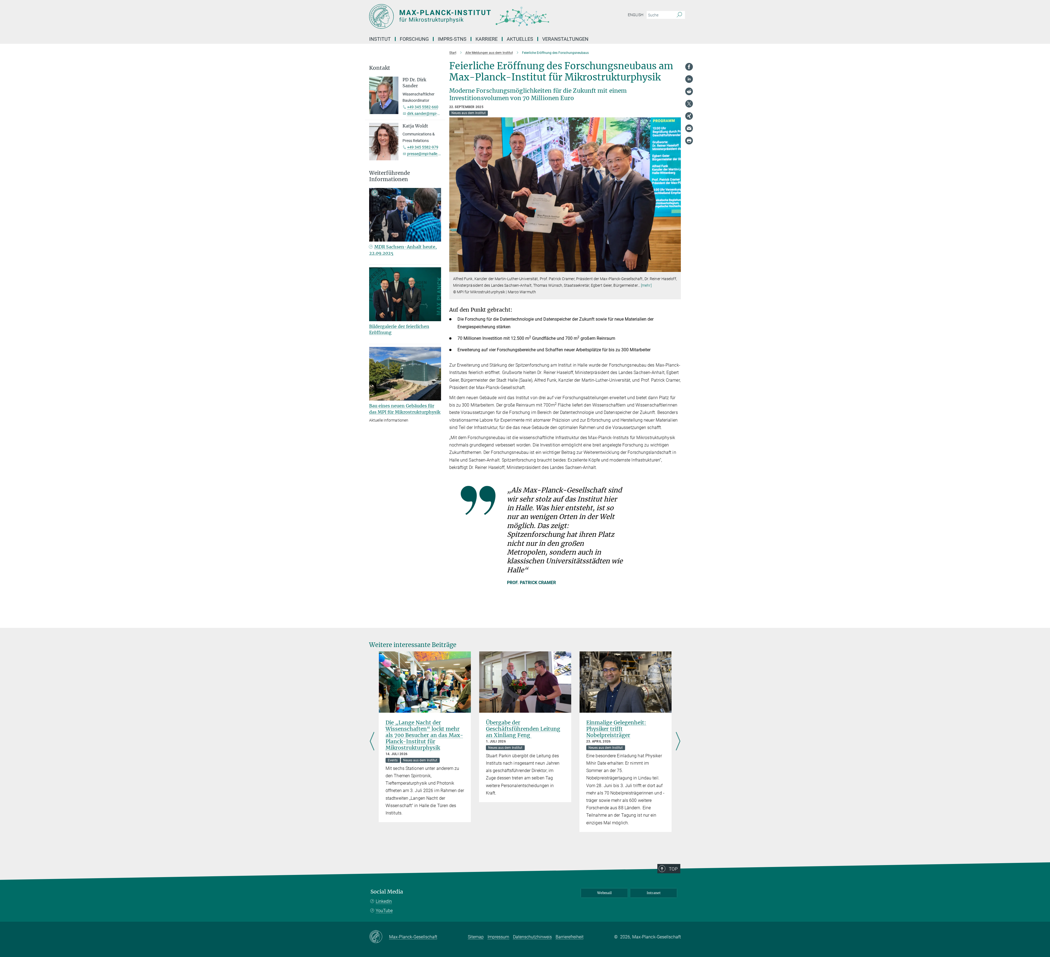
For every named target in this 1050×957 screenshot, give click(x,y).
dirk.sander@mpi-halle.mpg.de (433, 113)
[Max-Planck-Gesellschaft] (379, 937)
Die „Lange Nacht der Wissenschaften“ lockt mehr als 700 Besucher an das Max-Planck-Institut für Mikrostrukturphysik (424, 735)
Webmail (604, 893)
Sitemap (476, 936)
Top (673, 869)
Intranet (654, 893)
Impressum (498, 936)
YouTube (384, 910)
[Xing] (689, 116)
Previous (372, 741)
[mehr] (646, 285)
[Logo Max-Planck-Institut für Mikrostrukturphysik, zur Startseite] (471, 16)
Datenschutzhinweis (532, 936)
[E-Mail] (689, 128)
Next (678, 741)
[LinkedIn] (689, 79)
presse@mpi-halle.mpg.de (429, 154)
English (635, 15)
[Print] (689, 141)
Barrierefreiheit (570, 936)
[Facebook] (689, 67)
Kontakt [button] (379, 68)
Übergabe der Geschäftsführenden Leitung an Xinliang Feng (523, 728)
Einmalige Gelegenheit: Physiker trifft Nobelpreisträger (616, 728)
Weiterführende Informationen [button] (389, 176)
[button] (676, 268)
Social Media (387, 892)
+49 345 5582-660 (422, 107)
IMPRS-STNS (452, 39)
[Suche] (679, 15)
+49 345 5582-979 (422, 147)
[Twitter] (689, 104)
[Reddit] (689, 91)
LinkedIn (384, 901)
